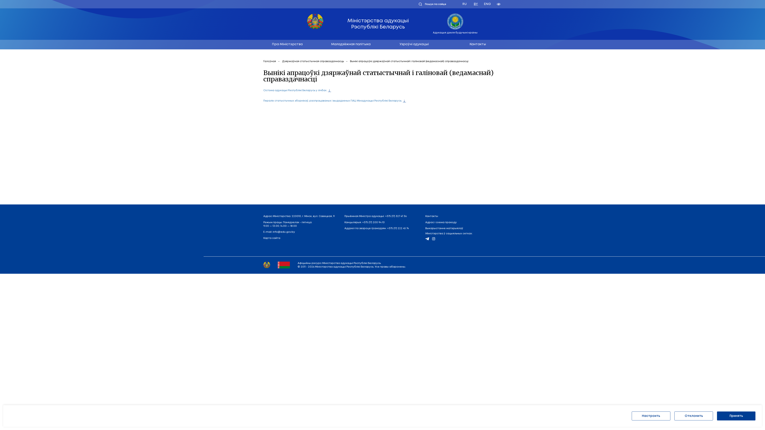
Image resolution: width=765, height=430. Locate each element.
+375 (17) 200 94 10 (373, 222)
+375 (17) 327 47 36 (396, 216)
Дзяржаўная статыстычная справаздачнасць (313, 61)
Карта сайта (271, 238)
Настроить (651, 415)
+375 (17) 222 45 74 (398, 228)
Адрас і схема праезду (441, 222)
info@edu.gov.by (284, 232)
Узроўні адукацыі (414, 44)
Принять (736, 415)
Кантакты (478, 44)
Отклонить (694, 415)
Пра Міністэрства (287, 44)
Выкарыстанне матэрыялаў (444, 228)
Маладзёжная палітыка (351, 44)
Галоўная (270, 61)
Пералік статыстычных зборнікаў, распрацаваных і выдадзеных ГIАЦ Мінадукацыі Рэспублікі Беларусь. (332, 101)
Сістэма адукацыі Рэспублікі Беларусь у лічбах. (295, 90)
